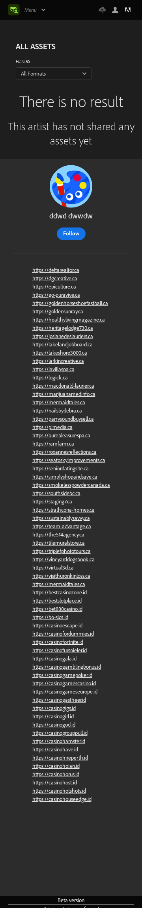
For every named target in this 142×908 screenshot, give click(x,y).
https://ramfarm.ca (53, 443)
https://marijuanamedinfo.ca (63, 394)
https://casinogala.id (54, 658)
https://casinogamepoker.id (62, 675)
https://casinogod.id (53, 724)
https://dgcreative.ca (54, 278)
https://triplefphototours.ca (61, 551)
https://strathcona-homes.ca (63, 509)
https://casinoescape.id (57, 625)
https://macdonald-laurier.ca (63, 385)
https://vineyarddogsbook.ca (63, 559)
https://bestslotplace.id (57, 600)
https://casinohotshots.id (59, 790)
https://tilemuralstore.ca (58, 542)
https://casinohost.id (54, 782)
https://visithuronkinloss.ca (61, 575)
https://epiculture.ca (54, 286)
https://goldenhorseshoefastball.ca (70, 303)
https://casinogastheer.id (59, 699)
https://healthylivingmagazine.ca (68, 319)
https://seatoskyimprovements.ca (68, 460)
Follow (71, 233)
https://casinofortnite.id (57, 641)
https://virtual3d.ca (53, 567)
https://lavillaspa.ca (53, 369)
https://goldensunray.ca (57, 311)
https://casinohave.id (55, 749)
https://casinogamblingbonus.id (66, 666)
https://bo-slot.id (50, 617)
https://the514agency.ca (58, 534)
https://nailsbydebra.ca (57, 410)
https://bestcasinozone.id (59, 592)
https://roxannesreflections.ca (64, 451)
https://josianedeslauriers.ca (62, 336)
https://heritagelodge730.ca (62, 327)
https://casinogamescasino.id (64, 683)
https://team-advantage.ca (61, 526)
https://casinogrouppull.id (60, 732)
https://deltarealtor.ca (55, 270)
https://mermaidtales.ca (58, 402)
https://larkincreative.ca (58, 360)
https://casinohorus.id (55, 774)
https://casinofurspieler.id (59, 650)
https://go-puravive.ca (56, 294)
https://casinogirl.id (53, 716)
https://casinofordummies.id (63, 633)
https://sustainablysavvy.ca (61, 517)
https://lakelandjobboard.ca (62, 344)
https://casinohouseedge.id (62, 799)
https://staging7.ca (52, 501)
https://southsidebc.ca (56, 493)
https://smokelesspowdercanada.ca (71, 484)
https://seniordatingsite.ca (60, 468)
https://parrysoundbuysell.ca (63, 418)
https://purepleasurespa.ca (61, 435)
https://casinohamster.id (58, 741)
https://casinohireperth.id (60, 757)
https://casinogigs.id (54, 708)
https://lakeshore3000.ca (59, 352)
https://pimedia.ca (52, 427)
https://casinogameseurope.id (64, 691)
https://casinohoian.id (56, 765)
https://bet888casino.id (57, 608)
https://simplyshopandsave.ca (64, 476)
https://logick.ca (50, 377)
